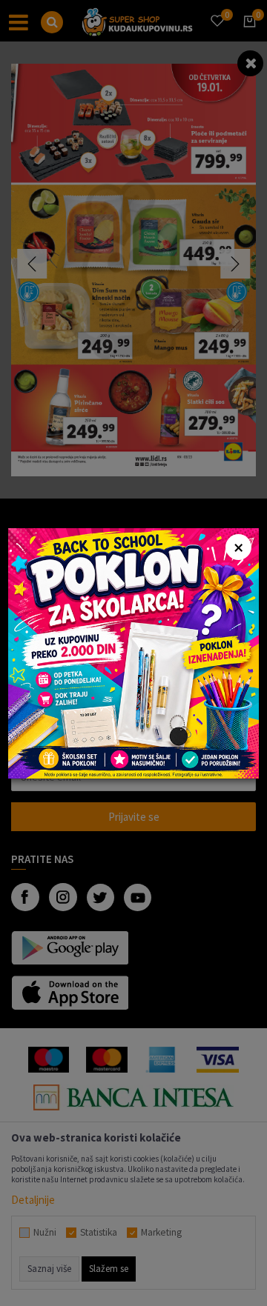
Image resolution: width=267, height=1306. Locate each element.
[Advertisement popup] (133, 651)
